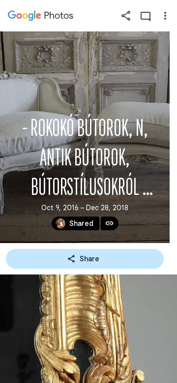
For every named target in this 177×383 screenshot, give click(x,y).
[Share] (126, 16)
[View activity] (145, 16)
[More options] (165, 16)
